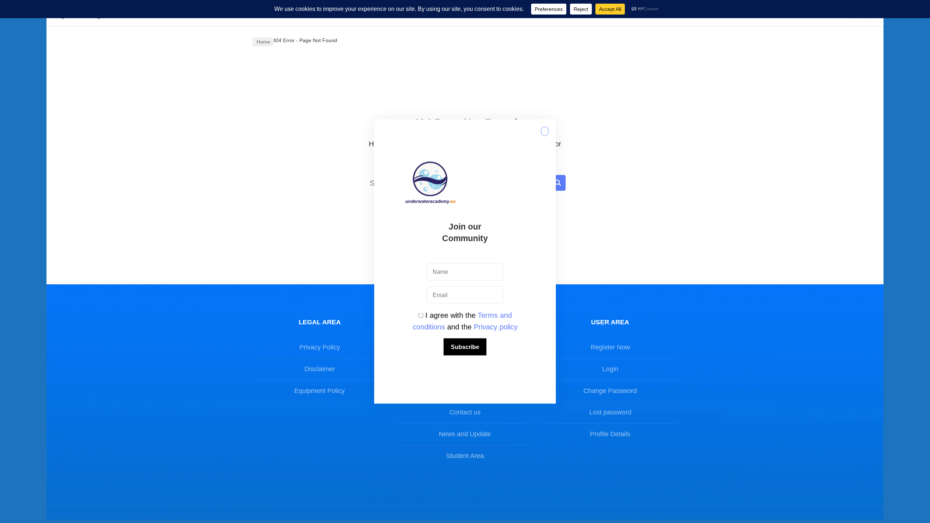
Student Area (465, 455)
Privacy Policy (319, 347)
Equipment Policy (319, 390)
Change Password (610, 390)
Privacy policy (496, 327)
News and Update (465, 434)
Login (610, 369)
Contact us (465, 412)
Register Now (610, 347)
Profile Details (610, 434)
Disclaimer (319, 369)
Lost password (610, 412)
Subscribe (465, 347)
